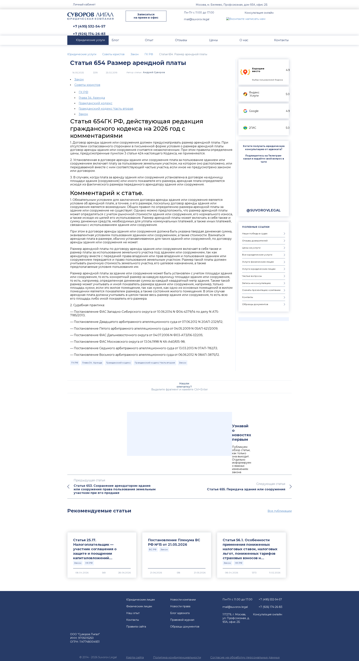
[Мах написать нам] (271, 18)
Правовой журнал (182, 620)
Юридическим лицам (140, 599)
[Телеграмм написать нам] (280, 18)
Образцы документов (184, 626)
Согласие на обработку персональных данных (245, 657)
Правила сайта (136, 626)
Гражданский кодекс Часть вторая (106, 108)
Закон (79, 79)
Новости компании (183, 599)
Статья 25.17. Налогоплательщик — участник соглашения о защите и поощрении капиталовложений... (94, 549)
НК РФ (89, 562)
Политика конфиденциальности (177, 657)
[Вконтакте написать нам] (245, 18)
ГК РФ (83, 92)
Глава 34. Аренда (92, 98)
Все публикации (280, 511)
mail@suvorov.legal (196, 19)
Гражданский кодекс (95, 103)
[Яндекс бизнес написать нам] (289, 18)
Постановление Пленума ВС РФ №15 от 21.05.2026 (174, 542)
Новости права (180, 606)
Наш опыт (133, 613)
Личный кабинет (84, 4)
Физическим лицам (139, 606)
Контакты (132, 620)
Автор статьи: (145, 72)
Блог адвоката (180, 613)
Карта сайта (135, 657)
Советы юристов (87, 85)
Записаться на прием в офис (146, 16)
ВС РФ (153, 549)
